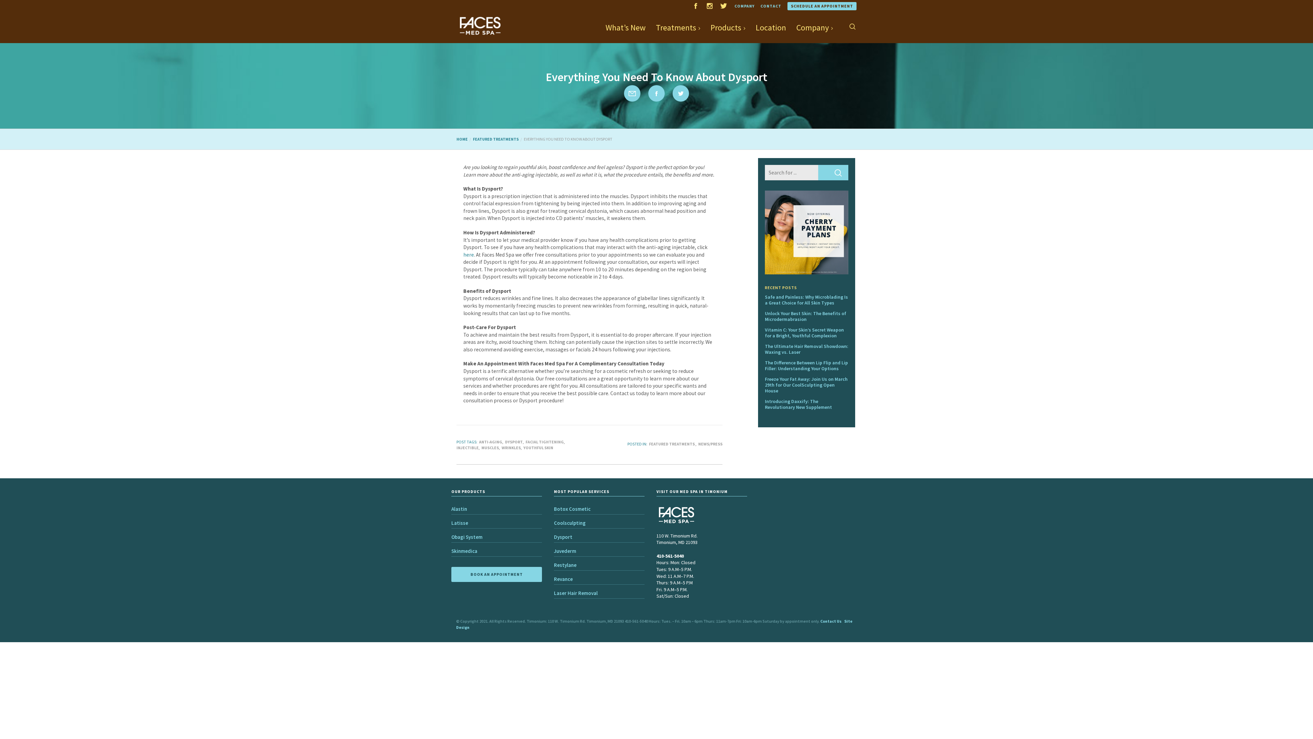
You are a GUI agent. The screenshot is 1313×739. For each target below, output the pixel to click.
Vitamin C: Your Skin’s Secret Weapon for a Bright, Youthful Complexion (804, 333)
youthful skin (538, 447)
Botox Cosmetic (572, 509)
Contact (770, 6)
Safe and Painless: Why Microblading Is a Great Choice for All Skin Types (806, 300)
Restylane (565, 565)
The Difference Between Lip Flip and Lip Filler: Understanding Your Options (806, 366)
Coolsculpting (570, 523)
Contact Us (830, 621)
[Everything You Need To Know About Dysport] (632, 93)
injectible (467, 447)
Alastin (459, 509)
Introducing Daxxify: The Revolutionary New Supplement (798, 404)
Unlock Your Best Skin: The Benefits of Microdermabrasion (805, 316)
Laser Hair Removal (576, 593)
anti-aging (490, 441)
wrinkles (511, 447)
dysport (514, 441)
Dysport (563, 537)
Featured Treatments (672, 443)
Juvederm (565, 551)
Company (744, 6)
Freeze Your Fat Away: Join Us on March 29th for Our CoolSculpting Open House (806, 385)
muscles (490, 447)
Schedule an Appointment (822, 6)
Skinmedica (464, 551)
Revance (563, 579)
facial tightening (545, 441)
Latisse (459, 523)
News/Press (710, 443)
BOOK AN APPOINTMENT (496, 574)
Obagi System (466, 537)
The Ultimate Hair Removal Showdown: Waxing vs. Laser (806, 349)
